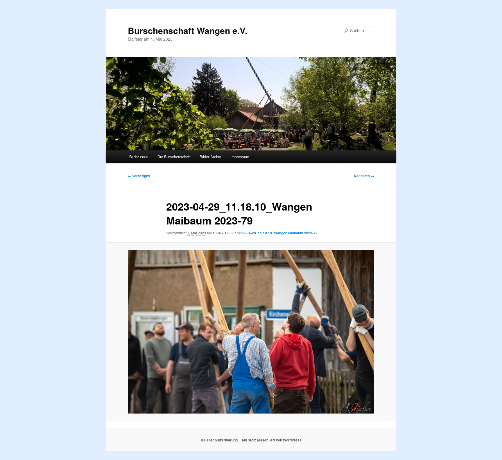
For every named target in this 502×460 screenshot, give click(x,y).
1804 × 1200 (223, 233)
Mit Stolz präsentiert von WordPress (272, 440)
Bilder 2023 (138, 156)
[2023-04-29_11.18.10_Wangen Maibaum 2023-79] (251, 332)
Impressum (239, 156)
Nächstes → (364, 175)
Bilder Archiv (210, 156)
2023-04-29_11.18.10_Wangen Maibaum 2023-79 (277, 233)
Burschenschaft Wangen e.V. (187, 30)
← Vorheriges (139, 175)
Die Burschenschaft (174, 156)
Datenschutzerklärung (219, 440)
